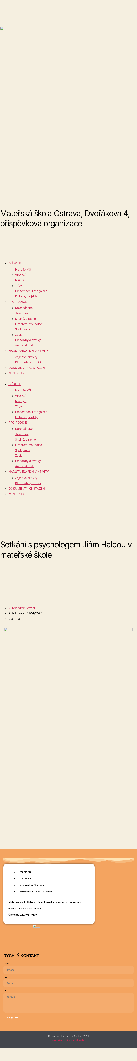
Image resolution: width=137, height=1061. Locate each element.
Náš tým (20, 280)
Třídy (18, 285)
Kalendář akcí (24, 308)
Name (6, 963)
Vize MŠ (20, 275)
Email (5, 977)
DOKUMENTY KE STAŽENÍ (27, 367)
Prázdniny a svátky (28, 340)
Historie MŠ (23, 269)
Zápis (18, 334)
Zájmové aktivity (26, 357)
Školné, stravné (25, 318)
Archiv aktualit (24, 345)
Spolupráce (22, 329)
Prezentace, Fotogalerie (31, 291)
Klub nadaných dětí (28, 362)
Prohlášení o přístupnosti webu (68, 1040)
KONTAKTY (16, 373)
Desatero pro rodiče (28, 324)
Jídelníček (21, 313)
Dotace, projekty (26, 296)
